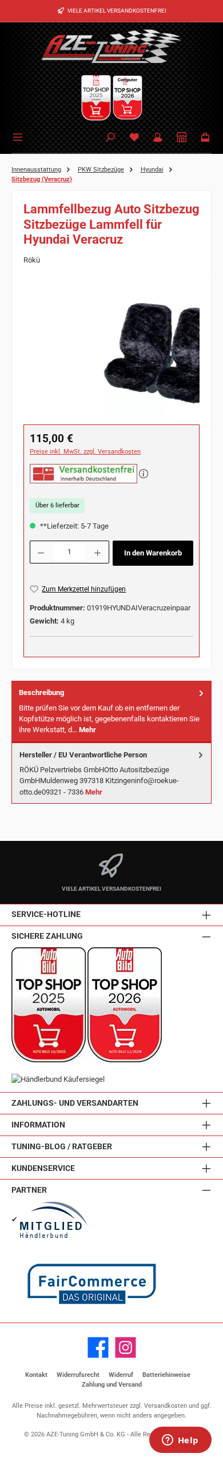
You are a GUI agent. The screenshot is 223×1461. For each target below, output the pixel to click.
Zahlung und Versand (112, 1384)
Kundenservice (43, 1168)
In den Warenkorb (153, 553)
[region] (111, 352)
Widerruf (121, 1375)
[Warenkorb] (205, 138)
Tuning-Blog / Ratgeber (61, 1147)
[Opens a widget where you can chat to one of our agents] (180, 1441)
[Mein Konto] (158, 138)
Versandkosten (165, 1406)
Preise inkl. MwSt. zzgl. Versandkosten (85, 451)
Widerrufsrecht (78, 1375)
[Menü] (19, 136)
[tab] (111, 711)
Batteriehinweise (166, 1375)
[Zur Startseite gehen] (111, 45)
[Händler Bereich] (182, 138)
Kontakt (36, 1375)
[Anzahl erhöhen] (98, 552)
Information (38, 1125)
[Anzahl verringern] (40, 552)
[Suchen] (110, 138)
